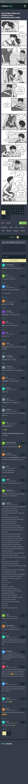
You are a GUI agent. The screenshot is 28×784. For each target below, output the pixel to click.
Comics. (7, 6)
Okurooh (8, 223)
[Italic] (5, 243)
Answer (4, 272)
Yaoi (16, 227)
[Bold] (3, 243)
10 (22, 212)
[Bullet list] (16, 243)
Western (21, 227)
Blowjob (16, 231)
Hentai (11, 227)
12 (8, 217)
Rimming (9, 231)
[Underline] (7, 243)
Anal (3, 231)
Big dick (23, 231)
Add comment (14, 260)
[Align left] (10, 243)
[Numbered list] (18, 243)
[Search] (26, 1)
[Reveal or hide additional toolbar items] (23, 243)
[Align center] (12, 243)
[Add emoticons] (21, 243)
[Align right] (14, 243)
